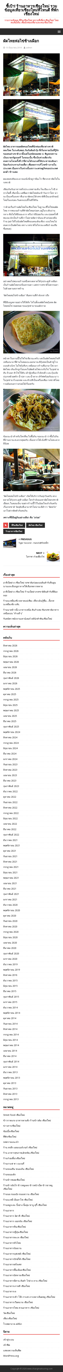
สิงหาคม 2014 (10, 1029)
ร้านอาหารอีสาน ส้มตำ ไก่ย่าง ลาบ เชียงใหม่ (25, 1280)
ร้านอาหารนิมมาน (12, 1248)
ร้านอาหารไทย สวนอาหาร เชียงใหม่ (21, 1307)
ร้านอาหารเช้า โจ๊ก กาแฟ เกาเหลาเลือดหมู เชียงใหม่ (29, 1296)
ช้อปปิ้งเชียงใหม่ (11, 1131)
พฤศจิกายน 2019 (11, 969)
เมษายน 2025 (10, 715)
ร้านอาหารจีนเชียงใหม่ (14, 1226)
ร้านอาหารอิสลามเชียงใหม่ (16, 1275)
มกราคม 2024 (10, 759)
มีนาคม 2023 (9, 780)
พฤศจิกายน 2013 (11, 1077)
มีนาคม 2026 (9, 672)
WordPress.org (11, 1355)
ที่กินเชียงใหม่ (17, 525)
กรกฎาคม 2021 (11, 866)
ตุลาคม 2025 (9, 694)
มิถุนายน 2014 (10, 1039)
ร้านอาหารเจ (9, 1291)
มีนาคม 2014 (9, 1056)
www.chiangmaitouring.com (39, 1368)
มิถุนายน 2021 (10, 872)
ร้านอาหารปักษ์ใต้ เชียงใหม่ (16, 1259)
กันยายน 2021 (10, 856)
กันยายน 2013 (10, 1088)
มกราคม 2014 (10, 1066)
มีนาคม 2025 (9, 721)
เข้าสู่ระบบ (8, 1339)
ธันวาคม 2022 (10, 791)
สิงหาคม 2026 (10, 645)
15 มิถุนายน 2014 (14, 47)
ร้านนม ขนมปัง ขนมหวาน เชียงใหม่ (21, 1194)
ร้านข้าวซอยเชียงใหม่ (14, 1179)
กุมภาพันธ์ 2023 (11, 786)
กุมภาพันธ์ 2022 (11, 834)
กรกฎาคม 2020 (11, 931)
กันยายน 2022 (10, 802)
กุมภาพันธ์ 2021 (11, 893)
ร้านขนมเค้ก (9, 1174)
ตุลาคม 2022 (9, 796)
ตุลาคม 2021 (9, 850)
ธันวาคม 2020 (10, 904)
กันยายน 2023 (10, 764)
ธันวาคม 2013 (10, 1072)
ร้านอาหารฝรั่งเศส (12, 1264)
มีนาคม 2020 (9, 947)
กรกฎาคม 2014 (11, 1034)
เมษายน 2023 (10, 775)
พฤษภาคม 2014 (11, 1045)
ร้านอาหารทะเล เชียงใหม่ (16, 1237)
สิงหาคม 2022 (10, 807)
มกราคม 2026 (10, 683)
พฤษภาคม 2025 (11, 710)
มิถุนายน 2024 (10, 748)
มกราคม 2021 (10, 899)
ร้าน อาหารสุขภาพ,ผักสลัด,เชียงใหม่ (21, 1152)
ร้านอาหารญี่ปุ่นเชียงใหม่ (15, 1232)
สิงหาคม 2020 (10, 926)
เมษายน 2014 (10, 1050)
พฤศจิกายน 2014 (11, 1012)
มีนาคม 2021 (9, 888)
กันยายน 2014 (10, 1023)
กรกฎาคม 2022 (11, 813)
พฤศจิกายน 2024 (11, 732)
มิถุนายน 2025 (10, 705)
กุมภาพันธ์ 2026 (11, 678)
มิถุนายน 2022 (10, 818)
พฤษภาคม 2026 (11, 661)
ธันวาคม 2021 (10, 840)
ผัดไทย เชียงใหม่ (35, 525)
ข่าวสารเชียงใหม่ (11, 1125)
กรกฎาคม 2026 (11, 651)
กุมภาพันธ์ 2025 (11, 726)
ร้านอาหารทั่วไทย (12, 1242)
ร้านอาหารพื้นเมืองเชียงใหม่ (17, 1269)
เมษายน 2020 (10, 942)
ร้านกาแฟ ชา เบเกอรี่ (13, 1163)
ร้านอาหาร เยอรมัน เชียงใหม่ (17, 1221)
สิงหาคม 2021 (10, 861)
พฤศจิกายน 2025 (11, 688)
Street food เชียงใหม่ (14, 1114)
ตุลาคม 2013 (9, 1083)
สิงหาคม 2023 (10, 769)
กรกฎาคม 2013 (11, 1099)
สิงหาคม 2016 (10, 975)
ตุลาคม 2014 (9, 1018)
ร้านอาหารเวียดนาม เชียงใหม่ (18, 1302)
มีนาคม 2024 (9, 753)
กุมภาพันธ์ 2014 (11, 1061)
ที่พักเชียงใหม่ (9, 1136)
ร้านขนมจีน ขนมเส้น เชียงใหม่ (18, 1168)
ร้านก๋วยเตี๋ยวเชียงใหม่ (14, 1158)
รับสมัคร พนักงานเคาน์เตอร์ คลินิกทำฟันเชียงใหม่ (27, 618)
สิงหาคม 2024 (10, 737)
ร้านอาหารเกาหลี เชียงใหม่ (16, 1286)
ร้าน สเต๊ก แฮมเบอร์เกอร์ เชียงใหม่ (20, 1147)
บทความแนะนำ (11, 1141)
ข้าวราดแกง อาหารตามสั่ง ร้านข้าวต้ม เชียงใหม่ (27, 1120)
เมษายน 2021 (10, 883)
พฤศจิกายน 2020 (11, 910)
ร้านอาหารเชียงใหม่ (14, 531)
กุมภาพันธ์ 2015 (11, 996)
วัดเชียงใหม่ (9, 1313)
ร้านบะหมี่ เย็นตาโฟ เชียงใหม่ (18, 1199)
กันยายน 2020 (10, 920)
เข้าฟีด (6, 1344)
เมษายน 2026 (10, 667)
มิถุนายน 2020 (10, 937)
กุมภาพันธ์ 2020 (11, 953)
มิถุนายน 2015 (10, 985)
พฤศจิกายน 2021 (11, 845)
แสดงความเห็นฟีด (12, 1350)
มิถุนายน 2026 (10, 656)
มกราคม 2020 (10, 958)
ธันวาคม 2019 (10, 964)
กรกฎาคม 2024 (11, 742)
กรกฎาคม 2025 (11, 699)
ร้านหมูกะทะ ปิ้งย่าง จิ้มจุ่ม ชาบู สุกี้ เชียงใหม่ (25, 1205)
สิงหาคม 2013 (10, 1093)
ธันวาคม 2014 (10, 1007)
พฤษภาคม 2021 (11, 877)
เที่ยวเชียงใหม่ (10, 1318)
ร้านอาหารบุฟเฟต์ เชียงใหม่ (17, 1253)
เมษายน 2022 (10, 823)
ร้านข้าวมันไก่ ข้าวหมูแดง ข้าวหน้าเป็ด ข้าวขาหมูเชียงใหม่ (27, 1187)
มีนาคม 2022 (9, 829)
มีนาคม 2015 (9, 991)
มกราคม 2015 (10, 1002)
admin (29, 47)
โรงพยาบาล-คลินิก (12, 1323)
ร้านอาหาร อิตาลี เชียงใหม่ (16, 1215)
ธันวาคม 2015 (10, 980)
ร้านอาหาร (8, 1210)
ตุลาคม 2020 (9, 915)
